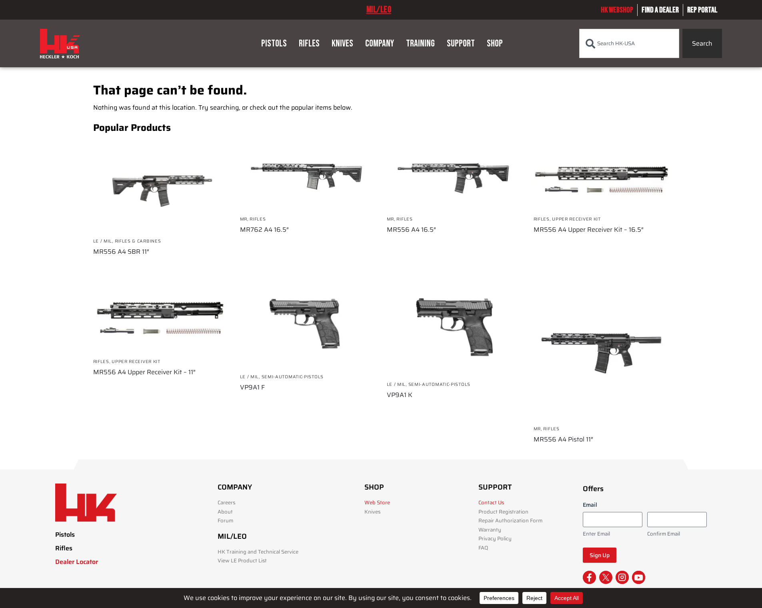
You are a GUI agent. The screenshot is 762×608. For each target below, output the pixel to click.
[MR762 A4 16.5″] (307, 175)
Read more (160, 266)
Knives (342, 43)
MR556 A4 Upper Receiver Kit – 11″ (144, 372)
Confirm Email (663, 534)
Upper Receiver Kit (576, 219)
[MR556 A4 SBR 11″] (160, 186)
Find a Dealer (660, 10)
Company (379, 43)
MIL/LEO (379, 9)
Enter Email (596, 534)
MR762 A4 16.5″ (264, 230)
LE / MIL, (104, 241)
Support (461, 43)
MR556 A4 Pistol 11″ (563, 439)
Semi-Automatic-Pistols (293, 376)
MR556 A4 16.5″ (411, 230)
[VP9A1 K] (454, 329)
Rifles (309, 43)
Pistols (274, 43)
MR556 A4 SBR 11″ (121, 252)
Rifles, (543, 219)
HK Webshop (617, 10)
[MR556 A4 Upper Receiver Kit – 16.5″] (601, 175)
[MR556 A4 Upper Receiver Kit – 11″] (160, 317)
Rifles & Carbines (138, 241)
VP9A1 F (252, 387)
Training (420, 43)
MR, (245, 219)
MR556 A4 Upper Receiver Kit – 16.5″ (589, 230)
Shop (495, 43)
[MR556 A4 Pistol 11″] (601, 351)
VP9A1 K (399, 395)
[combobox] (629, 43)
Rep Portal (702, 10)
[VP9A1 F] (307, 325)
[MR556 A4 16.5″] (454, 175)
